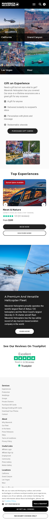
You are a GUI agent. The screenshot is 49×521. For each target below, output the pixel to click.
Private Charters (8, 402)
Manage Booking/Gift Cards (12, 408)
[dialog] (24, 504)
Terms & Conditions (9, 438)
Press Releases (7, 432)
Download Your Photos (10, 411)
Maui (3, 483)
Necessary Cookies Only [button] (25, 516)
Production (6, 392)
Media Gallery (7, 465)
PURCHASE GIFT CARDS (22, 131)
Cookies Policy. (10, 501)
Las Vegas (6, 480)
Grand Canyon (7, 476)
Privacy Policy (7, 441)
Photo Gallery (6, 462)
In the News (6, 429)
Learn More (24, 331)
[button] (5, 205)
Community (6, 459)
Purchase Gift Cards (9, 405)
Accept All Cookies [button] (25, 509)
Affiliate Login (7, 449)
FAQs (4, 435)
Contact (5, 414)
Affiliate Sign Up (7, 453)
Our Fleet (5, 425)
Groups (4, 398)
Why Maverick (7, 422)
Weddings (5, 395)
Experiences (6, 389)
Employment (6, 456)
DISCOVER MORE (24, 233)
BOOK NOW (24, 227)
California (5, 473)
